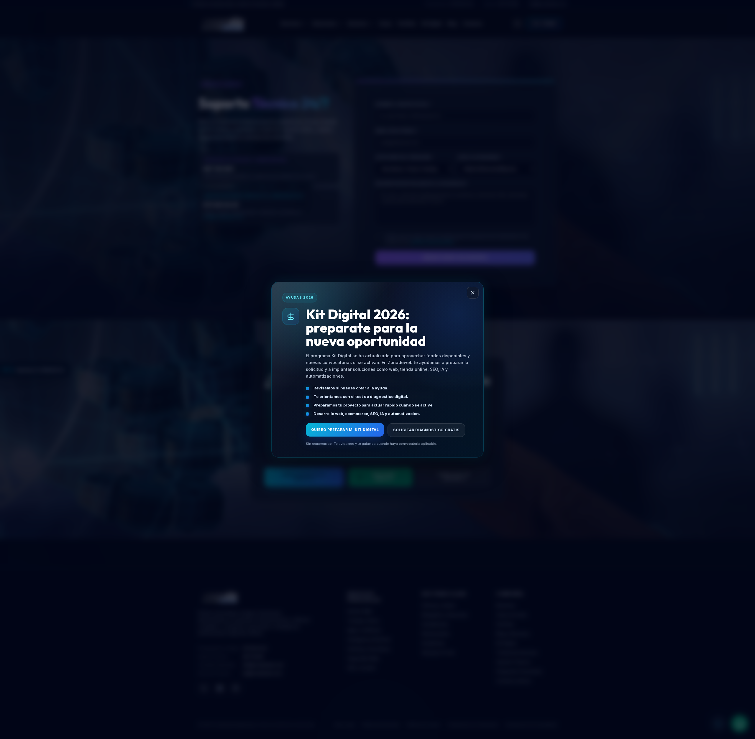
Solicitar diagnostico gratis (426, 430)
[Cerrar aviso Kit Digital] (473, 293)
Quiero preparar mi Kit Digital (345, 429)
